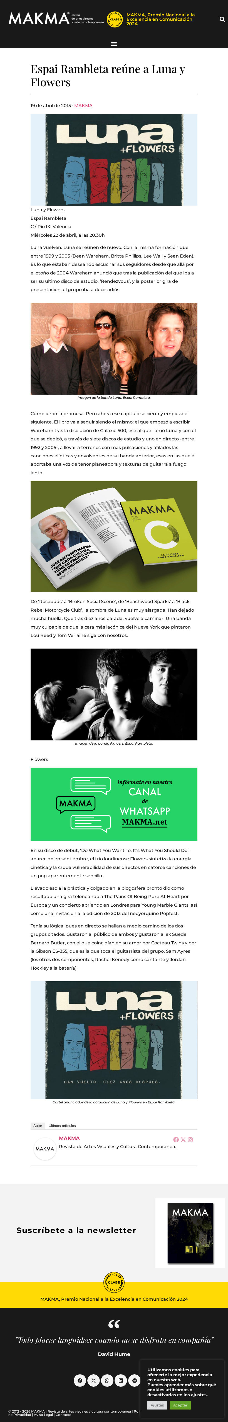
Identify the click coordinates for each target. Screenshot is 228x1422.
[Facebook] (176, 1139)
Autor (37, 1126)
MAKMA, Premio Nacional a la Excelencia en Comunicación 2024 (161, 19)
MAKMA (83, 105)
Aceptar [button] (180, 1405)
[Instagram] (190, 1139)
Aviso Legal (43, 1415)
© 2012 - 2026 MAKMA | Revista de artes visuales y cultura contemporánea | (71, 1411)
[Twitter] (183, 1139)
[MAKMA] (45, 1149)
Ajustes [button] (157, 1405)
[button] (222, 19)
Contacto (63, 1415)
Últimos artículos (62, 1126)
